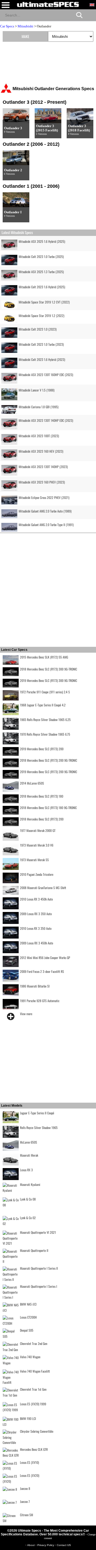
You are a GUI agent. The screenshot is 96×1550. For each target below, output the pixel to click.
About (31, 1545)
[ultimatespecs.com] (48, 4)
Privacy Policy (46, 1545)
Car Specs (7, 26)
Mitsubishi (25, 26)
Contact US (64, 1545)
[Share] (89, 14)
